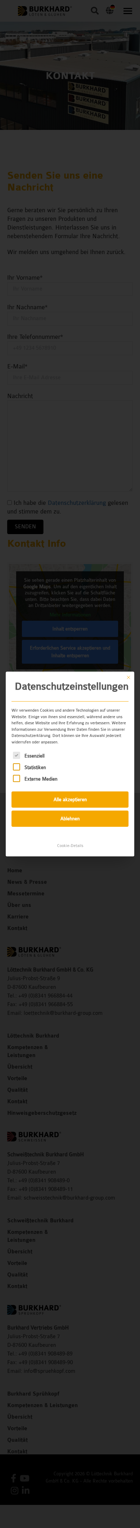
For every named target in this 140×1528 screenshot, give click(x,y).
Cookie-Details (70, 845)
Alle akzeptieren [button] (70, 799)
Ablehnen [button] (70, 818)
